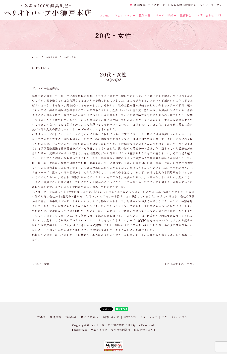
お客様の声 (51, 57)
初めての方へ (89, 317)
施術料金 (185, 15)
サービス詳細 (164, 15)
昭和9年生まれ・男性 (178, 264)
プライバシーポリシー (176, 317)
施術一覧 (144, 15)
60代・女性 (42, 264)
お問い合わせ (205, 15)
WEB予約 (130, 317)
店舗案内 (55, 317)
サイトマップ (149, 317)
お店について (123, 15)
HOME (104, 15)
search (220, 15)
